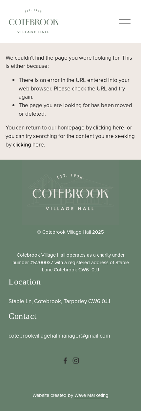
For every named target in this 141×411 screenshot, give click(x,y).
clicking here (108, 127)
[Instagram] (75, 360)
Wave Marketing (91, 395)
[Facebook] (65, 360)
